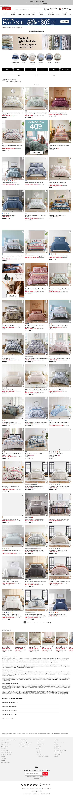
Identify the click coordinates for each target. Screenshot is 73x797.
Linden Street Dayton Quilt (8, 358)
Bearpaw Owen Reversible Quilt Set (57, 215)
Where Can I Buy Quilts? (8, 719)
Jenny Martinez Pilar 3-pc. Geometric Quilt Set (35, 289)
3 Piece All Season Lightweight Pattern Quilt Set (36, 390)
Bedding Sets (11, 733)
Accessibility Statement (37, 791)
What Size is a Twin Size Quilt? (9, 710)
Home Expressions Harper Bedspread (34, 519)
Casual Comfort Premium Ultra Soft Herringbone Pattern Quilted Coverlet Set (12, 615)
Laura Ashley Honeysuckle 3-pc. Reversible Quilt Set (12, 113)
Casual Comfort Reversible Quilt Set (34, 550)
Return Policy (4, 750)
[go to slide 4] (37, 4)
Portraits (38, 750)
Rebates (3, 760)
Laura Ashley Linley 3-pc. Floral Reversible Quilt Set (35, 216)
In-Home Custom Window (42, 756)
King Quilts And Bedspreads (19, 733)
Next (48, 622)
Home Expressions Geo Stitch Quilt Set (58, 256)
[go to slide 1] (33, 4)
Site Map (56, 756)
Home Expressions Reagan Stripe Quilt (58, 325)
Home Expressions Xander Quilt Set (34, 182)
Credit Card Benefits (24, 746)
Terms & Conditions (27, 794)
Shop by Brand (57, 754)
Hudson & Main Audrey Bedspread (10, 581)
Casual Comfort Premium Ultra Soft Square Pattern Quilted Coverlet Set (35, 582)
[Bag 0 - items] (69, 9)
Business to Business (59, 742)
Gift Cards (3, 758)
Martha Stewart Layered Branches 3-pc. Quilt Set (36, 113)
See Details (36, 778)
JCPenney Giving (58, 752)
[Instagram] (25, 784)
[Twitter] (22, 784)
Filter (18, 76)
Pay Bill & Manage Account (25, 742)
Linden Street (61, 661)
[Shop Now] (36, 137)
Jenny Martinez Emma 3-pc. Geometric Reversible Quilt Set (34, 326)
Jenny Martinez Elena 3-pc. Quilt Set (57, 113)
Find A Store (39, 742)
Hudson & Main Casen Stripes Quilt (10, 519)
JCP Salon (38, 748)
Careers (56, 744)
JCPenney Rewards (5, 746)
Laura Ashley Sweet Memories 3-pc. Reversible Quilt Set (57, 183)
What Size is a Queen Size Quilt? (10, 702)
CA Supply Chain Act (46, 788)
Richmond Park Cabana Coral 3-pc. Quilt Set (59, 358)
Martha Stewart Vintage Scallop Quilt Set (12, 551)
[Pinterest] (31, 784)
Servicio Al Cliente (5, 762)
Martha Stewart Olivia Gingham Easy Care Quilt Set (59, 423)
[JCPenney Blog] (36, 784)
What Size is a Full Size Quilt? (9, 714)
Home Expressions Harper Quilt (9, 182)
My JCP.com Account (6, 744)
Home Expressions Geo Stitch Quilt (57, 614)
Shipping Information (6, 752)
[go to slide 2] (13, 108)
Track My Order (5, 742)
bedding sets (52, 674)
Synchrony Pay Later (6, 754)
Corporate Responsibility (60, 750)
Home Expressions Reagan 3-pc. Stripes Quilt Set (13, 256)
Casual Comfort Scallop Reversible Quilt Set (59, 581)
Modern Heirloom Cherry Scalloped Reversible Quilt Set (10, 487)
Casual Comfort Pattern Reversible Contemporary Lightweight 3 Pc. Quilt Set (35, 615)
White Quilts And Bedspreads (31, 733)
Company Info (57, 746)
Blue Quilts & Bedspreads (43, 733)
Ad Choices (35, 794)
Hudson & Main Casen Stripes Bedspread (59, 519)
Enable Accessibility (4, 6)
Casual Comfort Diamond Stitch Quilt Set (59, 486)
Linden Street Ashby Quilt (8, 325)
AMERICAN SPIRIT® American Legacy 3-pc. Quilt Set (12, 146)
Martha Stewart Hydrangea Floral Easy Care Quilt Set (59, 289)
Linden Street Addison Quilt (55, 453)
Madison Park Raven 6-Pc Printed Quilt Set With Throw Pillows (12, 454)
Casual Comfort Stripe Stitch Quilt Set (58, 550)
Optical (38, 752)
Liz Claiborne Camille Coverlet (9, 389)
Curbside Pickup (40, 744)
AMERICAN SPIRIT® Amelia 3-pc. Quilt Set (35, 256)
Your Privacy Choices (34, 788)
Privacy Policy (25, 788)
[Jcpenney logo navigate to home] (6, 8)
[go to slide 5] (38, 4)
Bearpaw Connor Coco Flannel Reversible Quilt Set (59, 146)
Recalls (3, 756)
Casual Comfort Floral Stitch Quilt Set (34, 486)
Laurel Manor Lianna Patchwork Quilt (34, 453)
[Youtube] (33, 784)
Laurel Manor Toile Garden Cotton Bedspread (36, 358)
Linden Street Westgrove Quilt (9, 422)
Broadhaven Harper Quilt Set (9, 215)
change (19, 81)
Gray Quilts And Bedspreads (54, 733)
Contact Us (4, 748)
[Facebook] (28, 784)
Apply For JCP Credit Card (25, 744)
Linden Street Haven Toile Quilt (56, 389)
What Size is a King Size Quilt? (9, 706)
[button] (36, 137)
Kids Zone (38, 754)
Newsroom (56, 748)
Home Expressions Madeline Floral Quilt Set (36, 422)
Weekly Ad (38, 746)
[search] (45, 9)
